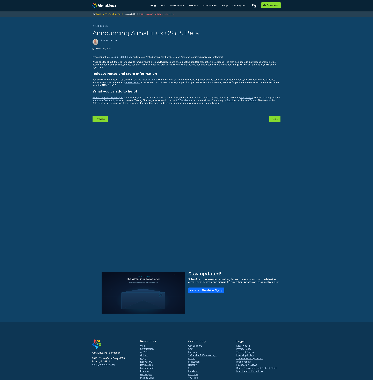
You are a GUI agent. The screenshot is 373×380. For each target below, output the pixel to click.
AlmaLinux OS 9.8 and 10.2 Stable (109, 14)
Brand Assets (243, 361)
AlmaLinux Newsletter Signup (206, 290)
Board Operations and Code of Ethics (256, 368)
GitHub (144, 355)
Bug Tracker (246, 97)
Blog (153, 5)
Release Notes (149, 79)
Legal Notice (243, 345)
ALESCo (144, 352)
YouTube (193, 377)
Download (272, 5)
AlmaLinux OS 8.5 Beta (120, 57)
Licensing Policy (245, 355)
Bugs (143, 358)
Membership (147, 368)
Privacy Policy (243, 348)
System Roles (132, 82)
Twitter (253, 100)
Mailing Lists (147, 377)
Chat (190, 348)
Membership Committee (249, 371)
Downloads (146, 364)
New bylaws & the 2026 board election (157, 14)
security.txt (146, 374)
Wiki (163, 5)
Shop (225, 5)
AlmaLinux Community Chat (107, 100)
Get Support (240, 5)
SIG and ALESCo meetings (202, 355)
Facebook (193, 371)
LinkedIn (193, 374)
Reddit (230, 100)
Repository (146, 361)
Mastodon (194, 361)
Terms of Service (245, 352)
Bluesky (192, 364)
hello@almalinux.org (103, 364)
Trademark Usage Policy (249, 358)
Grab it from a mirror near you (108, 97)
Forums (192, 352)
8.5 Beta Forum (184, 100)
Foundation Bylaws (246, 364)
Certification (147, 348)
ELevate (144, 371)
